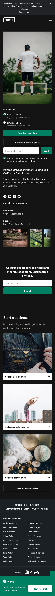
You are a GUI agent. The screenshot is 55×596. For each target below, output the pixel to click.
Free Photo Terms (32, 504)
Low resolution (14, 122)
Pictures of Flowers (36, 552)
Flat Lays (31, 540)
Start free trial (40, 588)
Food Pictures (33, 531)
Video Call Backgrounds (37, 561)
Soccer (14, 213)
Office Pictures (9, 535)
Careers (18, 504)
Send (46, 150)
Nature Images (9, 531)
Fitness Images (34, 556)
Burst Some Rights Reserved (16, 223)
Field (20, 213)
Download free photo (27, 133)
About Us (45, 508)
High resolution (14, 114)
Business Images (10, 523)
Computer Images (10, 540)
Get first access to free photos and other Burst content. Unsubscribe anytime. (29, 159)
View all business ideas (27, 488)
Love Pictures (8, 552)
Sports (6, 213)
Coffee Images (34, 527)
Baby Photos (8, 561)
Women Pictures (10, 548)
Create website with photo (27, 142)
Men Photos (33, 548)
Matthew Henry (20, 203)
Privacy (35, 508)
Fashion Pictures (35, 523)
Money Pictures (34, 535)
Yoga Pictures (8, 556)
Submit (27, 290)
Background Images (11, 544)
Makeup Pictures (10, 527)
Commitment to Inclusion (17, 508)
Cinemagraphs (34, 544)
